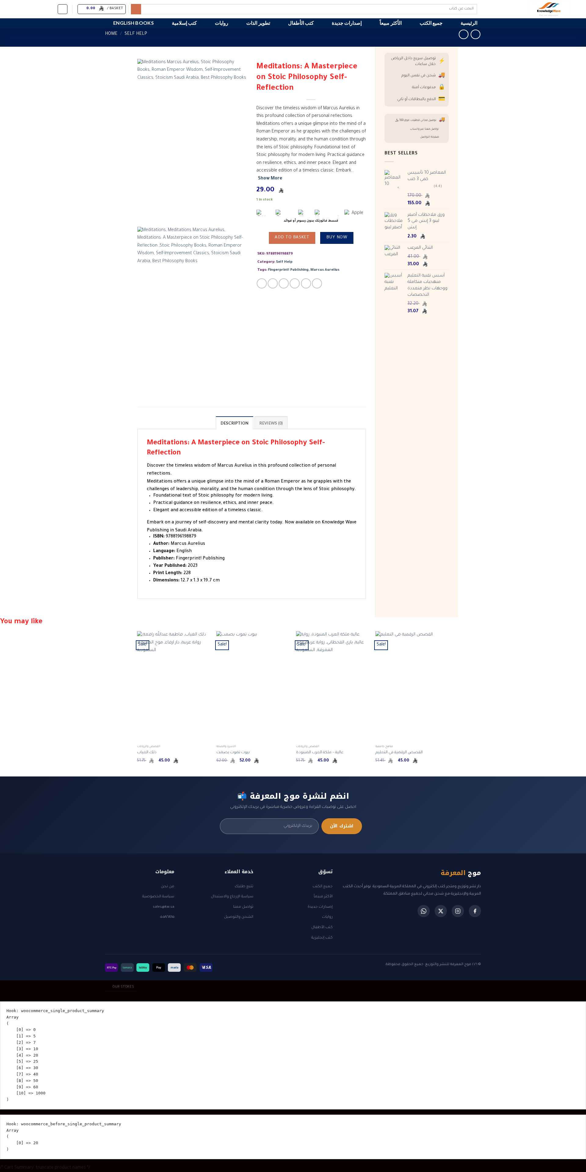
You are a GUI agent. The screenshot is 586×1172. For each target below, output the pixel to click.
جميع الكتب (431, 23)
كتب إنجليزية (322, 938)
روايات (221, 23)
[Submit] (136, 9)
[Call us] (19, 9)
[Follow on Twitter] (35, 9)
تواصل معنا (243, 907)
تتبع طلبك (244, 886)
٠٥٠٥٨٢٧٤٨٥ (167, 917)
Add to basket (292, 237)
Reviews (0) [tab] (271, 423)
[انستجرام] (458, 911)
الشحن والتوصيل (238, 917)
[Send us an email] (27, 9)
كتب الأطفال (301, 23)
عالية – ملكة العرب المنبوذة (320, 753)
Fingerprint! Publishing (288, 270)
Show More (270, 178)
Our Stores (123, 987)
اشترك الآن (341, 826)
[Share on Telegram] (317, 283)
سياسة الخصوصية (158, 897)
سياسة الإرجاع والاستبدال (232, 897)
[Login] (62, 9)
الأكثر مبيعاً (390, 23)
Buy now (336, 237)
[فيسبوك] (475, 911)
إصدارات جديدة (347, 23)
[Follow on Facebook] (51, 9)
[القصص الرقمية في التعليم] (412, 686)
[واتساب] (424, 911)
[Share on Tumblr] (306, 283)
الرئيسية (469, 23)
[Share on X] (273, 283)
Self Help (136, 34)
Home (111, 34)
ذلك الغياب (147, 753)
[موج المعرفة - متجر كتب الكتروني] (523, 9)
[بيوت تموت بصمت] (253, 686)
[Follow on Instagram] (43, 9)
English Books (133, 23)
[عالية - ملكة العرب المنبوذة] (333, 686)
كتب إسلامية (184, 23)
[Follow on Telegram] (11, 9)
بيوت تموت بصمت (233, 753)
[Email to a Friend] (284, 283)
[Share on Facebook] (262, 283)
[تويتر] (441, 911)
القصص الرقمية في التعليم (399, 753)
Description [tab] (235, 423)
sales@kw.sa (163, 907)
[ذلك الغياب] (174, 686)
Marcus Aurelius (324, 270)
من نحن (167, 886)
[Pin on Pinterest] (295, 283)
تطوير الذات (258, 23)
